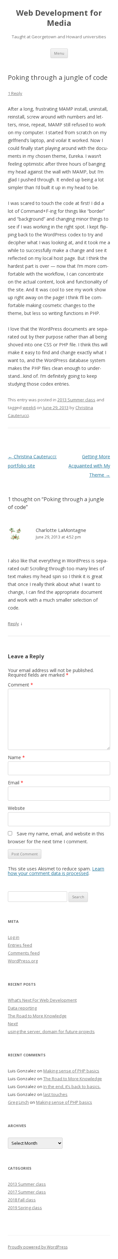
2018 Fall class (22, 1200)
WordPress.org (23, 961)
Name (16, 757)
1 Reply (15, 93)
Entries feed (20, 945)
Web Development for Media (59, 18)
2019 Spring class (25, 1208)
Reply (13, 624)
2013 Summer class (76, 400)
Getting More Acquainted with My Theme (89, 465)
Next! (13, 1024)
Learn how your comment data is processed (56, 871)
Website (16, 808)
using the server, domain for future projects (51, 1031)
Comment (20, 685)
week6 (29, 408)
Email (15, 782)
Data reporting (22, 1008)
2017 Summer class (27, 1192)
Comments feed (24, 953)
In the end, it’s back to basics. (72, 1086)
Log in (13, 937)
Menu (59, 53)
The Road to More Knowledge (37, 1016)
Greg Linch (18, 1102)
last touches (55, 1094)
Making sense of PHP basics (71, 1071)
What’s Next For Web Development (42, 1000)
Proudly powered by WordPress (38, 1247)
